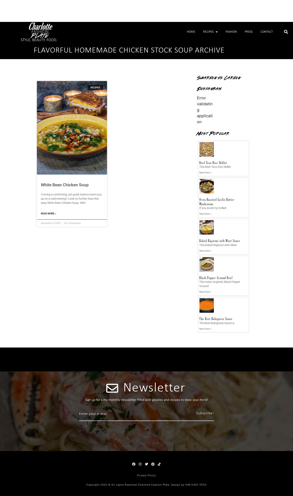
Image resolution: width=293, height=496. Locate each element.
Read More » (48, 213)
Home (191, 31)
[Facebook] (134, 464)
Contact (267, 31)
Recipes (208, 31)
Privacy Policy (146, 475)
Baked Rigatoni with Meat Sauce (219, 241)
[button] (286, 32)
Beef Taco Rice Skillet (213, 163)
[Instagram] (140, 464)
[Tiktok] (159, 464)
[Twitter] (146, 464)
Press (249, 31)
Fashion (231, 31)
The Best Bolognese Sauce (215, 319)
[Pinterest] (153, 464)
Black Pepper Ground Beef (215, 278)
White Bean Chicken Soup (65, 185)
